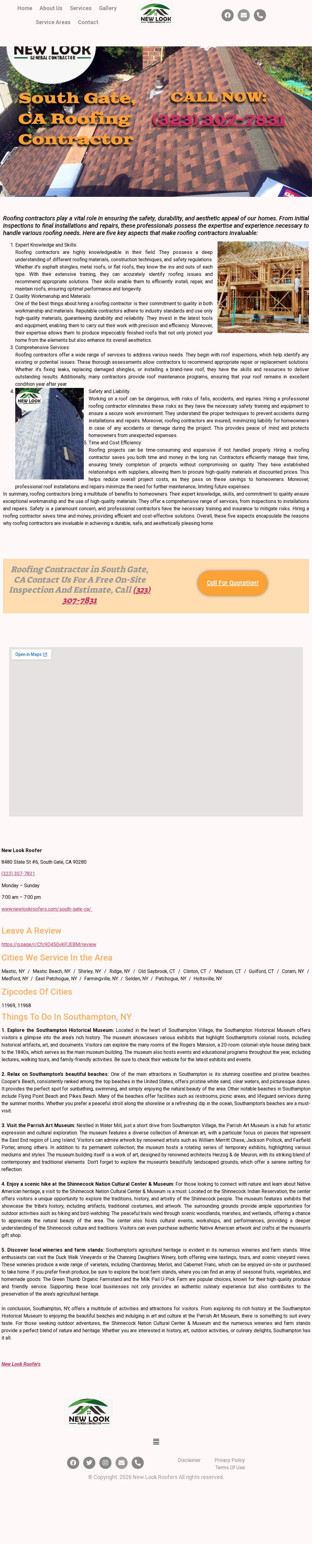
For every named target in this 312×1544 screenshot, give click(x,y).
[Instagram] (105, 1463)
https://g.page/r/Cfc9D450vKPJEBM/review (49, 944)
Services (81, 8)
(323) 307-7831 (18, 874)
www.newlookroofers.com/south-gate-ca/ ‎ (47, 909)
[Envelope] (244, 15)
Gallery (108, 8)
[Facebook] (228, 15)
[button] (156, 1441)
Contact (88, 22)
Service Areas (53, 22)
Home (24, 8)
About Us (51, 8)
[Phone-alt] (260, 15)
